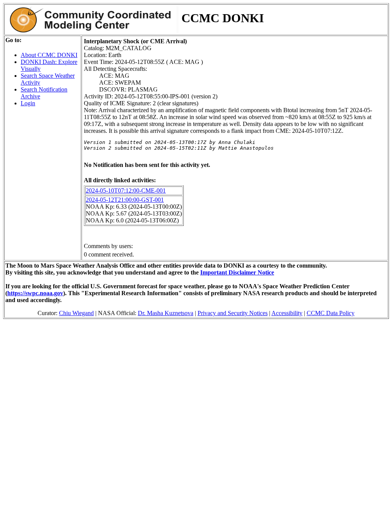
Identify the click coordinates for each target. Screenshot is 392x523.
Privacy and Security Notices (233, 313)
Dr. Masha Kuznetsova (165, 313)
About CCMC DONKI (49, 55)
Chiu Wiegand (76, 313)
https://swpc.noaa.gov (35, 293)
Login (28, 103)
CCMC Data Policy (330, 313)
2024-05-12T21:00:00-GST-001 (125, 199)
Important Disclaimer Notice (237, 272)
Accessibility (286, 313)
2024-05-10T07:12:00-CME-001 (126, 190)
